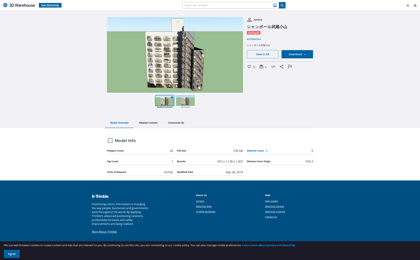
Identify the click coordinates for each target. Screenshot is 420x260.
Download (296, 54)
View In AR (262, 54)
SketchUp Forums (274, 206)
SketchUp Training (275, 211)
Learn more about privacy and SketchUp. (269, 245)
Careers (200, 201)
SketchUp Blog (204, 206)
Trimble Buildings (205, 211)
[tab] (119, 123)
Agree (12, 254)
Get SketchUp (50, 5)
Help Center (271, 201)
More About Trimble (104, 232)
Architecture (254, 39)
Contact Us (271, 216)
